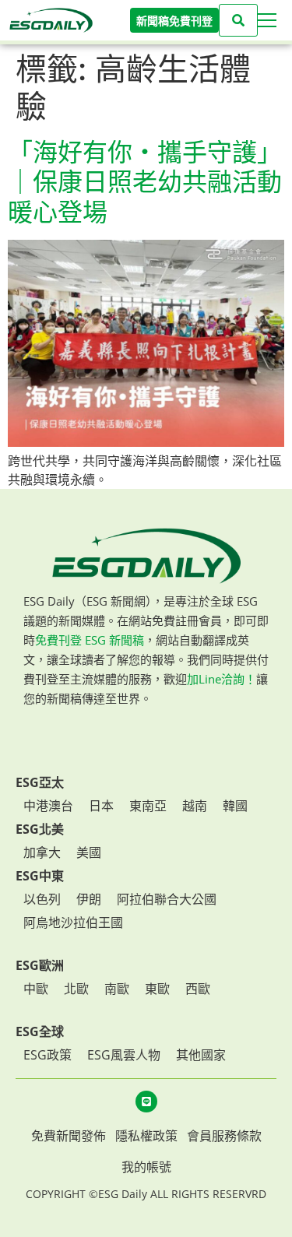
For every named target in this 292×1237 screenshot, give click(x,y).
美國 (88, 852)
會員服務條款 (224, 1135)
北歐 (76, 988)
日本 (101, 805)
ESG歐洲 (40, 965)
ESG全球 (40, 1031)
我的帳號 (146, 1167)
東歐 (157, 988)
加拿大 (42, 852)
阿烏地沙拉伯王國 (73, 922)
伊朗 (88, 899)
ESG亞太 (40, 782)
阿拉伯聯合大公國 (166, 899)
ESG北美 (40, 829)
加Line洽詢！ (221, 679)
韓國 (235, 805)
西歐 (197, 988)
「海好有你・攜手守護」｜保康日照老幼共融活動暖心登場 (145, 182)
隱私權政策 (146, 1135)
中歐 (35, 988)
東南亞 (148, 805)
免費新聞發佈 (68, 1135)
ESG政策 (47, 1054)
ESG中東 (40, 875)
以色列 (42, 899)
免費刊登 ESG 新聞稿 (89, 640)
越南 (194, 805)
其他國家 (201, 1054)
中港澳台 (48, 805)
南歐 (116, 988)
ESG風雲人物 (123, 1054)
